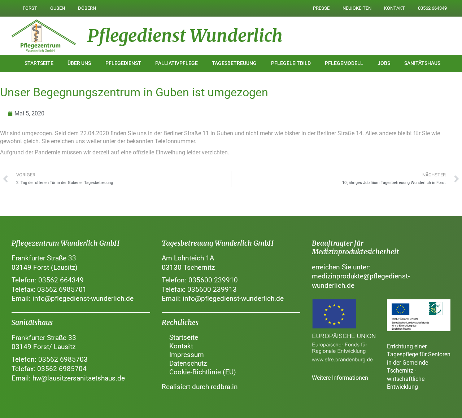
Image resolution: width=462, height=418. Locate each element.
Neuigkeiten (357, 8)
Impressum (186, 355)
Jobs (384, 63)
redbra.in (224, 387)
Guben (57, 8)
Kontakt (394, 8)
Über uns (79, 63)
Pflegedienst (123, 63)
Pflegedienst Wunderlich (185, 36)
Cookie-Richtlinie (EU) (202, 372)
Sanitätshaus (422, 63)
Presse (321, 8)
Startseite (39, 63)
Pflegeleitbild (291, 63)
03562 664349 (432, 8)
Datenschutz (188, 363)
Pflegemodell (344, 63)
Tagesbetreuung (234, 63)
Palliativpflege (176, 63)
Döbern (87, 8)
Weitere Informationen (340, 377)
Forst (30, 8)
